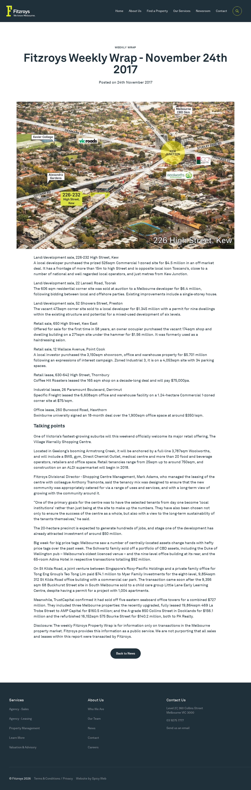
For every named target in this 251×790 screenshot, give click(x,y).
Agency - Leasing (20, 718)
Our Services (181, 11)
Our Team (94, 718)
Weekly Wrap (125, 47)
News (91, 728)
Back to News (125, 653)
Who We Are (96, 709)
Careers (93, 747)
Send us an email (177, 728)
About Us (135, 11)
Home (119, 11)
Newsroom (203, 11)
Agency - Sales (19, 709)
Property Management (24, 728)
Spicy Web (99, 778)
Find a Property (157, 11)
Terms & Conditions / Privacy (53, 778)
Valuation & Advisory (22, 747)
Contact (221, 11)
